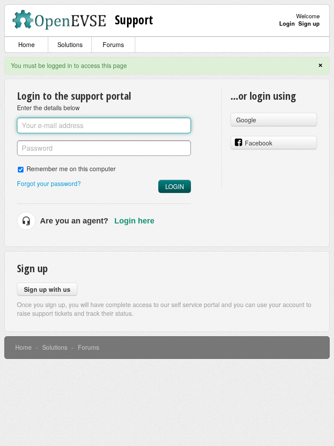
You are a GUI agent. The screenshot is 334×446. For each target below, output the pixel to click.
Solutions (70, 44)
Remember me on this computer (71, 168)
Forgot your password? (49, 183)
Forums (113, 44)
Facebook (258, 143)
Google (246, 119)
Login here (134, 220)
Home (26, 44)
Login (174, 186)
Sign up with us (47, 289)
